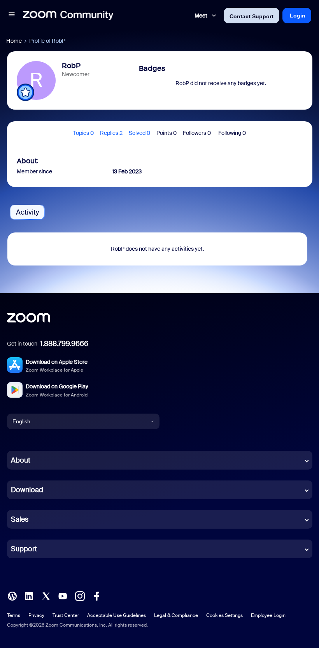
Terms (13, 615)
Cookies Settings (224, 615)
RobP (71, 65)
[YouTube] (63, 595)
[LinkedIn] (29, 595)
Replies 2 (111, 132)
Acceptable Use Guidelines (116, 615)
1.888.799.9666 (64, 343)
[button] (11, 15)
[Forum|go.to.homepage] (68, 15)
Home (14, 40)
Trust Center (66, 615)
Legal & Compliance (176, 615)
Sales (19, 519)
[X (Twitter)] (46, 595)
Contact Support (251, 16)
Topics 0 (83, 132)
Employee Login (268, 615)
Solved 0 (139, 132)
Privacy (36, 615)
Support (24, 549)
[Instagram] (80, 595)
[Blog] (12, 595)
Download (27, 489)
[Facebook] (96, 595)
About (20, 460)
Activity (27, 212)
